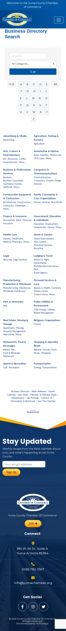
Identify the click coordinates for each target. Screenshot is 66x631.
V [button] (27, 112)
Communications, (42, 177)
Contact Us (46, 398)
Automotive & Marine (46, 151)
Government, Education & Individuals (47, 218)
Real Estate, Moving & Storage (15, 322)
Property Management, (14, 331)
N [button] (40, 98)
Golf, (5, 368)
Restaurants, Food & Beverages (14, 344)
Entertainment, (10, 162)
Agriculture (39, 144)
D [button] (40, 84)
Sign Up (11, 472)
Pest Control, (40, 242)
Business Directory (20, 391)
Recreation (14, 368)
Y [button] (47, 112)
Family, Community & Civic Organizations (46, 196)
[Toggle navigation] (58, 20)
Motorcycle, (56, 155)
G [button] (28, 91)
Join (32, 523)
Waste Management (44, 313)
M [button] (33, 98)
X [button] (40, 112)
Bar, (13, 350)
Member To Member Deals (43, 395)
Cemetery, (56, 288)
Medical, (7, 242)
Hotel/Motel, (40, 263)
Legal (6, 256)
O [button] (46, 98)
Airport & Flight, (42, 260)
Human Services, (42, 202)
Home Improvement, (44, 239)
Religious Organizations (47, 320)
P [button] (21, 105)
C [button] (34, 84)
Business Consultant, (13, 181)
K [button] (21, 98)
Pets (5, 306)
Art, (5, 159)
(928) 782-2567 (33, 569)
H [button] (34, 91)
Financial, (27, 220)
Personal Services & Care (45, 282)
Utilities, (51, 310)
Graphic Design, (54, 181)
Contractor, (8, 206)
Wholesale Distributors (14, 291)
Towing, (37, 368)
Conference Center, (12, 184)
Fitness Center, (41, 291)
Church (37, 324)
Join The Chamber (47, 401)
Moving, (20, 328)
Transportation (42, 363)
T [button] (46, 105)
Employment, (51, 224)
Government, (40, 227)
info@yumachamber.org (33, 583)
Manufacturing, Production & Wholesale (17, 282)
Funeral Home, (41, 294)
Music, (37, 353)
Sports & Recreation (14, 363)
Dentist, (7, 239)
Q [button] (27, 105)
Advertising (8, 140)
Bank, (19, 220)
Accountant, (9, 220)
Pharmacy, (17, 242)
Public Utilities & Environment (43, 304)
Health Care (10, 234)
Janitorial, (7, 187)
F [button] (21, 91)
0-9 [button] (11, 84)
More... (22, 162)
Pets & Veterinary (13, 302)
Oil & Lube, (39, 158)
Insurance (8, 224)
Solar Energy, (40, 310)
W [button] (34, 112)
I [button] (40, 91)
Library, (51, 227)
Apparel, (38, 350)
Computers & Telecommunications (45, 171)
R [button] (34, 105)
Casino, (22, 159)
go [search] (34, 71)
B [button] (27, 84)
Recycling (38, 248)
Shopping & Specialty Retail (46, 344)
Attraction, (13, 159)
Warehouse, (25, 288)
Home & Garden (43, 234)
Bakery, (6, 350)
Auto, (36, 155)
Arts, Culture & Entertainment (12, 153)
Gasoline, (44, 155)
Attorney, (7, 260)
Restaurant (8, 356)
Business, (7, 177)
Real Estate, (9, 335)
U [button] (21, 112)
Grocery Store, (50, 350)
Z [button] (33, 119)
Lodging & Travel (43, 256)
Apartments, (9, 328)
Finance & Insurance (15, 216)
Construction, (24, 202)
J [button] (46, 91)
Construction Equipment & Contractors (17, 196)
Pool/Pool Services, (43, 245)
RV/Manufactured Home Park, (46, 268)
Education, (39, 224)
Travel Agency (40, 273)
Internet (38, 184)
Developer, (20, 206)
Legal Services (20, 260)
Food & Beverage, (12, 353)
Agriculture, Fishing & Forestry (46, 138)
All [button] (55, 84)
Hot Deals (23, 395)
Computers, (39, 181)
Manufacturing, (10, 288)
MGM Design (42, 623)
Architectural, (9, 202)
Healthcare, (17, 239)
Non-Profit (56, 202)
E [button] (46, 84)
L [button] (26, 98)
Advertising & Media (15, 136)
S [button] (40, 105)
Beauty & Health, (42, 288)
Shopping (45, 353)
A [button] (21, 84)
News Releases (39, 391)
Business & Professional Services (17, 171)
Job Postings (32, 398)
